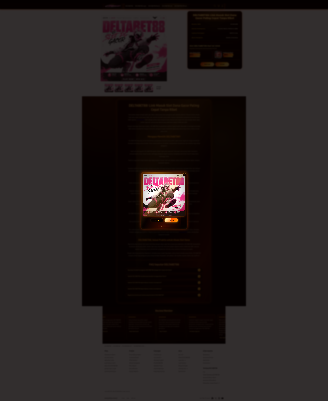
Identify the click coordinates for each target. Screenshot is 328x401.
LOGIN (157, 220)
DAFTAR (171, 220)
